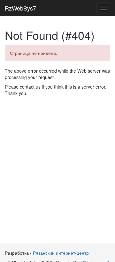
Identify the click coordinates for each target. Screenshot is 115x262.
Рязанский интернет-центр (61, 253)
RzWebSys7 (20, 8)
